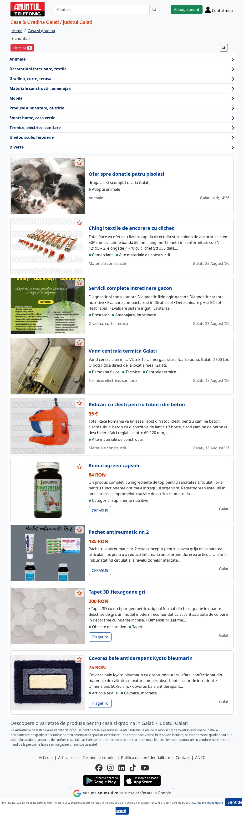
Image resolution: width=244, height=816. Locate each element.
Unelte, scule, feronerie (32, 137)
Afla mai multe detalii (210, 802)
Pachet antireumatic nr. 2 (119, 532)
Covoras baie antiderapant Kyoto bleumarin (141, 658)
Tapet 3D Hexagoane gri (117, 592)
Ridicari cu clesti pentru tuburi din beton (137, 404)
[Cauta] (154, 9)
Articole (46, 757)
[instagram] (110, 767)
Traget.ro (100, 637)
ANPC (200, 757)
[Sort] (224, 47)
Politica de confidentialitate (145, 757)
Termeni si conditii (99, 757)
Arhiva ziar (67, 757)
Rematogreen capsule (115, 465)
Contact (183, 757)
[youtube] (145, 767)
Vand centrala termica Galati (123, 351)
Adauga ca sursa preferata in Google (126, 792)
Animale (17, 59)
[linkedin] (121, 767)
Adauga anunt (186, 9)
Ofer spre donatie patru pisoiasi (126, 174)
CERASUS (100, 510)
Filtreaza (21, 48)
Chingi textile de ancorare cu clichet (131, 228)
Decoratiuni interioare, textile (38, 69)
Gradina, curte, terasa (30, 78)
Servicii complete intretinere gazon (130, 288)
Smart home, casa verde (32, 117)
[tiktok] (133, 767)
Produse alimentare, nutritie (37, 108)
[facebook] (98, 767)
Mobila (16, 98)
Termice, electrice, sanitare (35, 127)
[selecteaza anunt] (79, 162)
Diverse (17, 147)
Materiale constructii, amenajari (40, 88)
